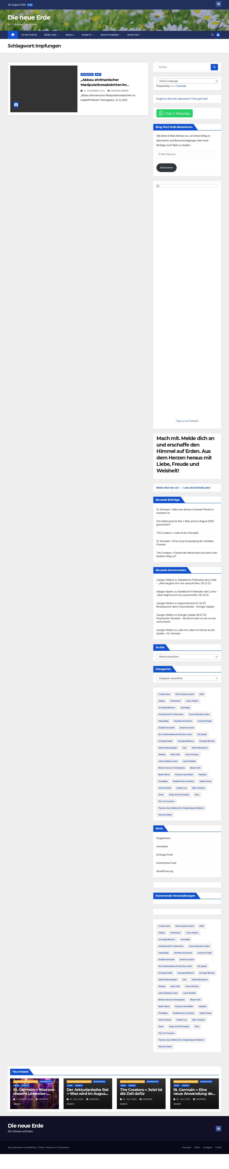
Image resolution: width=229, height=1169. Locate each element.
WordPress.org (164, 871)
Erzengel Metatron (186, 741)
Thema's (25, 1085)
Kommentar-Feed (166, 863)
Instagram (207, 1147)
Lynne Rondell (189, 761)
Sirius (161, 795)
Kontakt (133, 34)
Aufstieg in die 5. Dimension (170, 714)
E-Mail (218, 1147)
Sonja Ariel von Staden (179, 795)
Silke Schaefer (198, 788)
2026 (201, 694)
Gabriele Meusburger (167, 748)
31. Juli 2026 (77, 1099)
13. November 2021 (94, 91)
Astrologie (185, 708)
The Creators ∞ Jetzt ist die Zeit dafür (177, 533)
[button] (212, 34)
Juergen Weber (119, 91)
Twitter (197, 1147)
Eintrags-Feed (164, 854)
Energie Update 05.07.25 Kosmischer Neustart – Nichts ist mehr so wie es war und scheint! (186, 618)
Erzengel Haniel (165, 741)
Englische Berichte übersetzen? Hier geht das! (182, 98)
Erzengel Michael (207, 741)
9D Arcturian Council (184, 694)
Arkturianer (175, 701)
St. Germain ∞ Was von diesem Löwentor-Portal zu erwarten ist (34, 1093)
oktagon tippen (164, 591)
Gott (184, 748)
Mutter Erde (195, 768)
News (69, 34)
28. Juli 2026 (183, 1099)
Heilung (161, 754)
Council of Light (205, 721)
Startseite (29, 34)
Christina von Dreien (183, 721)
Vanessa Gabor (165, 815)
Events (87, 34)
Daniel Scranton (187, 728)
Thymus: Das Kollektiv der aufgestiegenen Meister (181, 808)
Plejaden (202, 775)
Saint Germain (164, 788)
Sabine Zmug (205, 781)
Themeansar (63, 1147)
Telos (197, 795)
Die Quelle (202, 734)
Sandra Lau (182, 788)
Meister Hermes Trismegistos (171, 768)
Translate (181, 86)
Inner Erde (175, 754)
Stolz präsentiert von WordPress (23, 1147)
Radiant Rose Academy (183, 781)
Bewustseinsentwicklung (25, 1081)
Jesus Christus (192, 754)
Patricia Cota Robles (184, 775)
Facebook (186, 1147)
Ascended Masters (166, 708)
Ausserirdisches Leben (199, 714)
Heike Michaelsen (200, 748)
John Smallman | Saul (167, 761)
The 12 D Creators (166, 801)
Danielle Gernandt (166, 728)
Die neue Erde (29, 17)
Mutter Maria (164, 775)
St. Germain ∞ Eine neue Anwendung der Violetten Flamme (193, 1093)
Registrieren (110, 34)
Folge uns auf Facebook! (187, 421)
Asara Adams (192, 701)
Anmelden (162, 846)
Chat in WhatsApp (177, 113)
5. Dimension (164, 694)
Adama (161, 701)
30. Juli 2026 (130, 1099)
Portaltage (163, 781)
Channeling (163, 721)
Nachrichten (87, 74)
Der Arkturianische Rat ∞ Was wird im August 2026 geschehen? (88, 1093)
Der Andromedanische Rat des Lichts (175, 734)
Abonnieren (166, 167)
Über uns (50, 34)
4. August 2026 (24, 1099)
